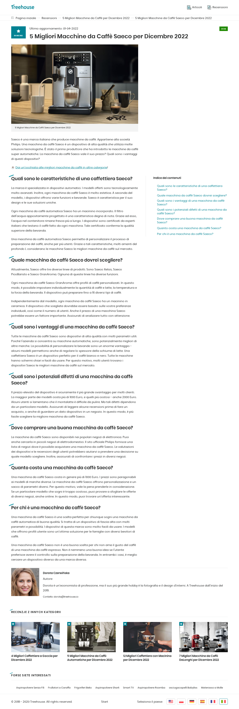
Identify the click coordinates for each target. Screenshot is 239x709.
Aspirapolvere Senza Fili (30, 688)
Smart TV (128, 688)
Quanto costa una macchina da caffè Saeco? (189, 228)
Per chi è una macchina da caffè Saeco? (185, 234)
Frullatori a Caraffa (59, 688)
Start (104, 701)
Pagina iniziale (26, 18)
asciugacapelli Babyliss (183, 688)
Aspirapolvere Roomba (151, 688)
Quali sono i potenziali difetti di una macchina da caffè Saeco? (192, 211)
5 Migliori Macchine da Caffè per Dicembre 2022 (96, 18)
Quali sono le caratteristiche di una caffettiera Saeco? (189, 188)
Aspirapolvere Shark (107, 688)
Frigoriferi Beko (83, 688)
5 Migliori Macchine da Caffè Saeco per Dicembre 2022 (173, 18)
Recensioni (49, 18)
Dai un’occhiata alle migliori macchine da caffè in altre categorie (61, 167)
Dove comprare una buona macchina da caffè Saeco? (190, 220)
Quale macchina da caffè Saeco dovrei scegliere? (192, 195)
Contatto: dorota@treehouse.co (60, 597)
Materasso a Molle (212, 688)
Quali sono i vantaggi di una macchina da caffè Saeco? (190, 202)
